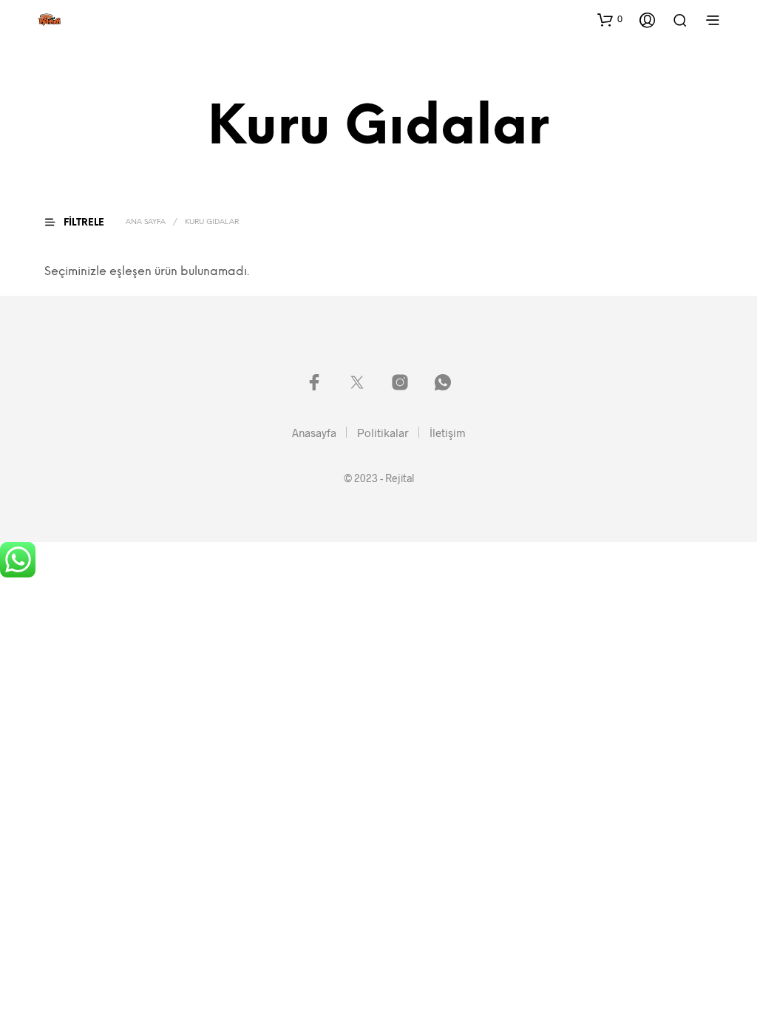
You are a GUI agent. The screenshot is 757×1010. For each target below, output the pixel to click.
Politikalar (383, 432)
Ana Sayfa (146, 222)
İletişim (448, 432)
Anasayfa (314, 432)
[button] (609, 19)
